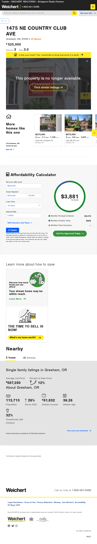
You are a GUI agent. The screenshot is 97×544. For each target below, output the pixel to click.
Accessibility (80, 502)
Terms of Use (30, 502)
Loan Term (10, 202)
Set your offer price (14, 182)
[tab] (11, 358)
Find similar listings (47, 87)
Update (14, 230)
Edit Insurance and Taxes (18, 223)
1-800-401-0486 (30, 6)
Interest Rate (11, 212)
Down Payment (12, 192)
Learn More (17, 298)
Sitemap (57, 502)
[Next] (94, 132)
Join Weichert (68, 502)
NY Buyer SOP (14, 505)
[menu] (92, 6)
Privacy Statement (45, 502)
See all (9, 149)
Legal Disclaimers (15, 502)
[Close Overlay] (87, 61)
